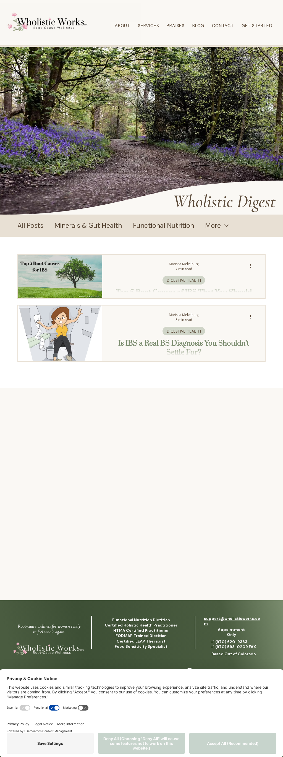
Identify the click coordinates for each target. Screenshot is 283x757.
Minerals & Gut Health (88, 225)
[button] (148, 25)
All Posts (30, 225)
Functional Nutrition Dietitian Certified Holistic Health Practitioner (141, 622)
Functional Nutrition (163, 225)
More (213, 225)
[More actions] (252, 266)
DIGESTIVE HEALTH (184, 280)
